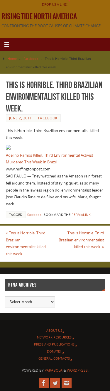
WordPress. (78, 370)
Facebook (30, 58)
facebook (34, 215)
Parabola (53, 370)
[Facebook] (44, 383)
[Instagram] (67, 383)
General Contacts (54, 358)
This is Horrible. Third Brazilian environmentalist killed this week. (26, 243)
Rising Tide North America (39, 16)
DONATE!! (54, 351)
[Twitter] (55, 383)
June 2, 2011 (20, 118)
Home (12, 58)
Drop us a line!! (55, 4)
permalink (81, 215)
